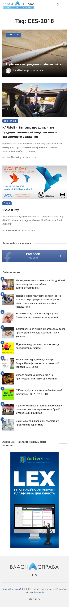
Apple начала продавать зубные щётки (34, 64)
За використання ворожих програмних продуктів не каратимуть (37, 423)
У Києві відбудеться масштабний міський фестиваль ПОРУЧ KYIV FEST (39, 392)
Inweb (52, 589)
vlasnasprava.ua (14, 230)
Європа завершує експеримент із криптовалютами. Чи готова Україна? (36, 377)
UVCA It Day (10, 210)
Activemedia (37, 592)
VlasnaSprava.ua (11, 589)
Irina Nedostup (21, 70)
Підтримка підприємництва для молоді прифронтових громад (37, 346)
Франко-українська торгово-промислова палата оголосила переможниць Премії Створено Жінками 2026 (39, 409)
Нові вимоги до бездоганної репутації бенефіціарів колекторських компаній (37, 315)
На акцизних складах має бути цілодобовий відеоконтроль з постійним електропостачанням (40, 284)
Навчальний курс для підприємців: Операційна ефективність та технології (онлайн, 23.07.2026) (37, 363)
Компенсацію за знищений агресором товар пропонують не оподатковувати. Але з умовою (40, 332)
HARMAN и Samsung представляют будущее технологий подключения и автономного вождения (29, 132)
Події (7, 203)
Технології (13, 35)
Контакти (34, 599)
